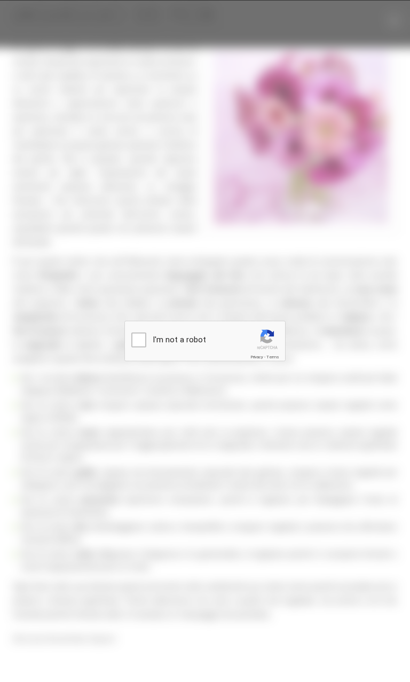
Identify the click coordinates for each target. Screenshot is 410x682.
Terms (272, 357)
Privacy (256, 357)
